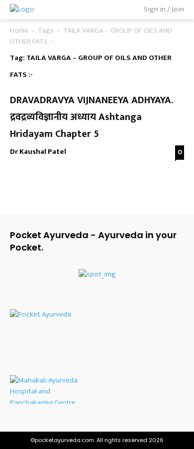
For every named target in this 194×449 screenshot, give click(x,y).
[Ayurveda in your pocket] (97, 316)
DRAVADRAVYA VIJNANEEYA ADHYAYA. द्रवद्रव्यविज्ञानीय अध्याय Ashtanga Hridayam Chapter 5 (93, 117)
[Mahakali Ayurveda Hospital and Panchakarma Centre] (97, 389)
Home (19, 30)
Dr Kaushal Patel (38, 151)
